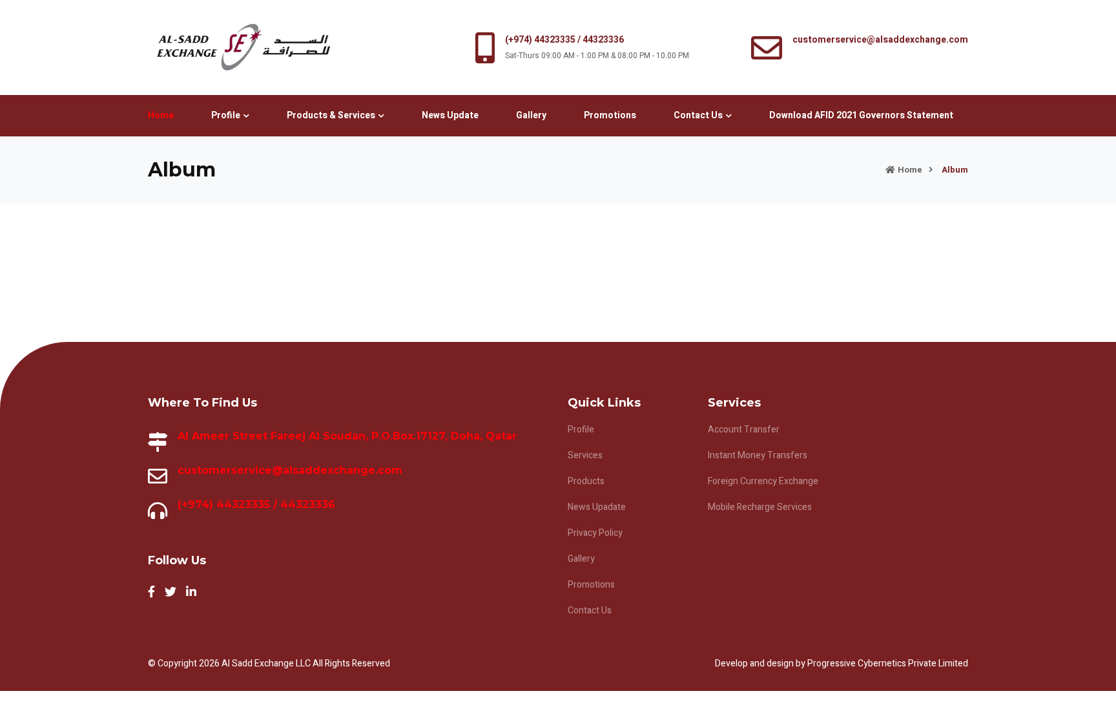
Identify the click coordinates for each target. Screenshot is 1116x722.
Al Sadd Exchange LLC (267, 663)
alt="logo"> (243, 47)
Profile (225, 115)
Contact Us (698, 115)
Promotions (610, 115)
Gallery (531, 115)
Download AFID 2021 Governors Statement (861, 115)
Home (161, 115)
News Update (450, 115)
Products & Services (331, 115)
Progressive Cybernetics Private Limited (887, 663)
